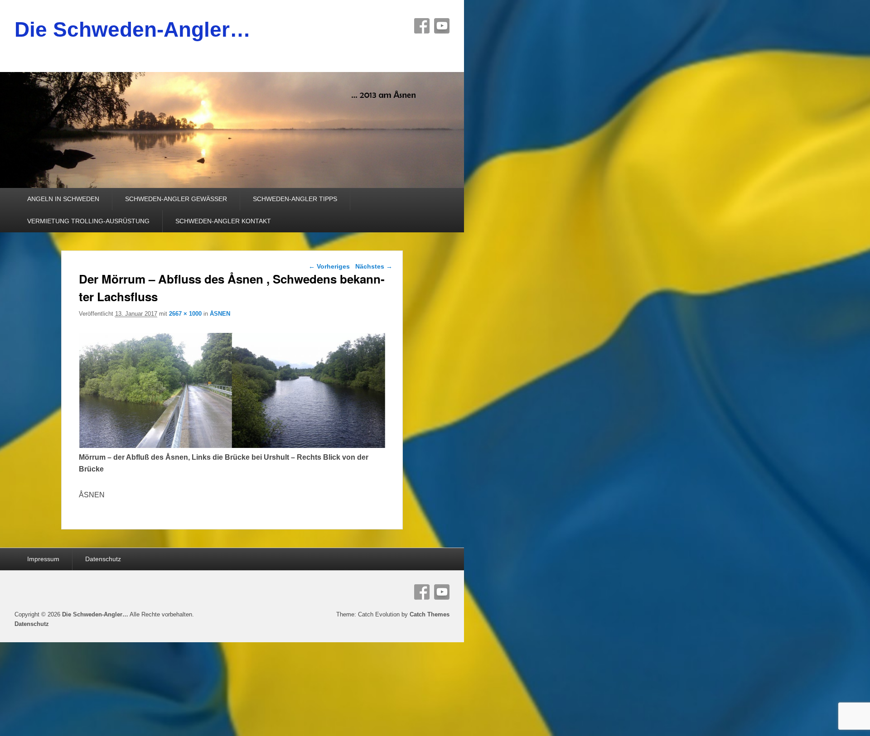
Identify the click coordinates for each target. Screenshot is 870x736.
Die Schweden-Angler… (132, 29)
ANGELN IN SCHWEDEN (63, 198)
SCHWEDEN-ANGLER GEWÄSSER (176, 198)
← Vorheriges (329, 266)
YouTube (442, 26)
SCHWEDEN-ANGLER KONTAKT (223, 221)
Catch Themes (430, 614)
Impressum (43, 559)
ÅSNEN (220, 313)
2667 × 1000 (185, 313)
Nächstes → (373, 266)
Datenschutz (103, 559)
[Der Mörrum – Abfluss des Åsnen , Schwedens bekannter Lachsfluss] (232, 445)
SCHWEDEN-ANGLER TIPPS (295, 198)
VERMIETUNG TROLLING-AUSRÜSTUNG (88, 221)
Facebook (422, 26)
